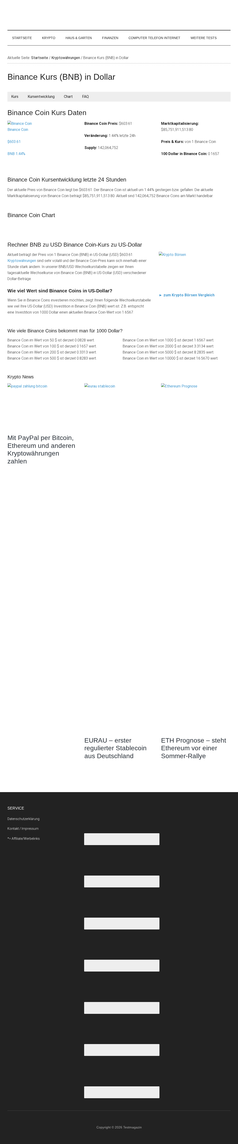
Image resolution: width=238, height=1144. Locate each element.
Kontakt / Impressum (23, 828)
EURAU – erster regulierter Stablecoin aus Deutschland (115, 748)
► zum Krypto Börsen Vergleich (187, 295)
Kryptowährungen (21, 260)
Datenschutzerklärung (23, 819)
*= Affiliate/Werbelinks (23, 838)
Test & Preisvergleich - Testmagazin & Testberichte (51, 15)
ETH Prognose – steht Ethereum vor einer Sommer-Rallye (193, 748)
